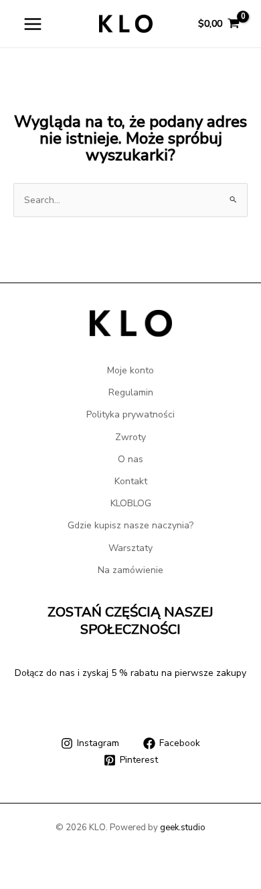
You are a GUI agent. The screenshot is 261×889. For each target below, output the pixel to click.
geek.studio (182, 828)
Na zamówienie (130, 570)
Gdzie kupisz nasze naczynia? (130, 525)
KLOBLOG (130, 503)
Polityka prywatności (130, 414)
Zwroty (130, 437)
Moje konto (130, 370)
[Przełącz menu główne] (33, 24)
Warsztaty (130, 548)
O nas (130, 459)
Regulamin (130, 392)
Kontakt (130, 481)
